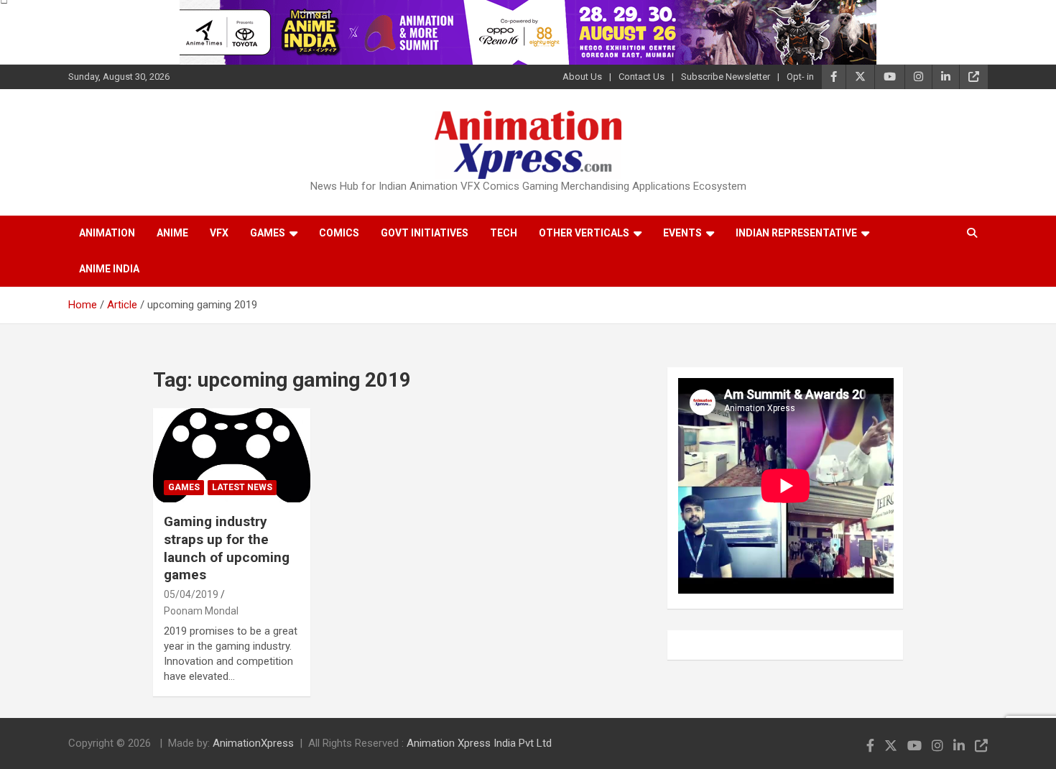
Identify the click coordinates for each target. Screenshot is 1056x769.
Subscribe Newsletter (725, 76)
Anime (172, 233)
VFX (219, 233)
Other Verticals (584, 233)
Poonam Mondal (201, 611)
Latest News (242, 487)
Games (267, 233)
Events (682, 233)
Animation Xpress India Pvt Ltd (479, 743)
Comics (339, 233)
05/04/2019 (191, 594)
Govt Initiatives (424, 233)
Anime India (109, 269)
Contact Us (641, 76)
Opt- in (800, 76)
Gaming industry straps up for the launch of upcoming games (227, 548)
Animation (107, 233)
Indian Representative (796, 233)
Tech (503, 233)
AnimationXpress (253, 743)
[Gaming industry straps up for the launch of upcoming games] (232, 454)
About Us (582, 76)
